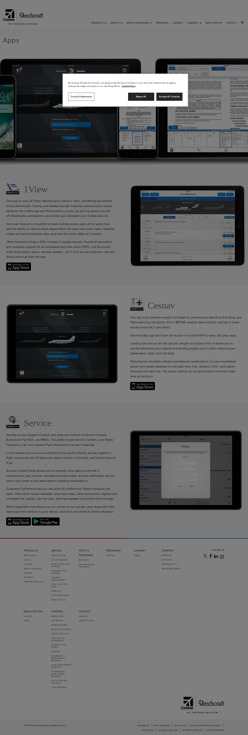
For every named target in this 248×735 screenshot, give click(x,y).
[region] (125, 90)
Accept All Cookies (169, 96)
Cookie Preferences (81, 96)
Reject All (141, 96)
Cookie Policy (129, 86)
